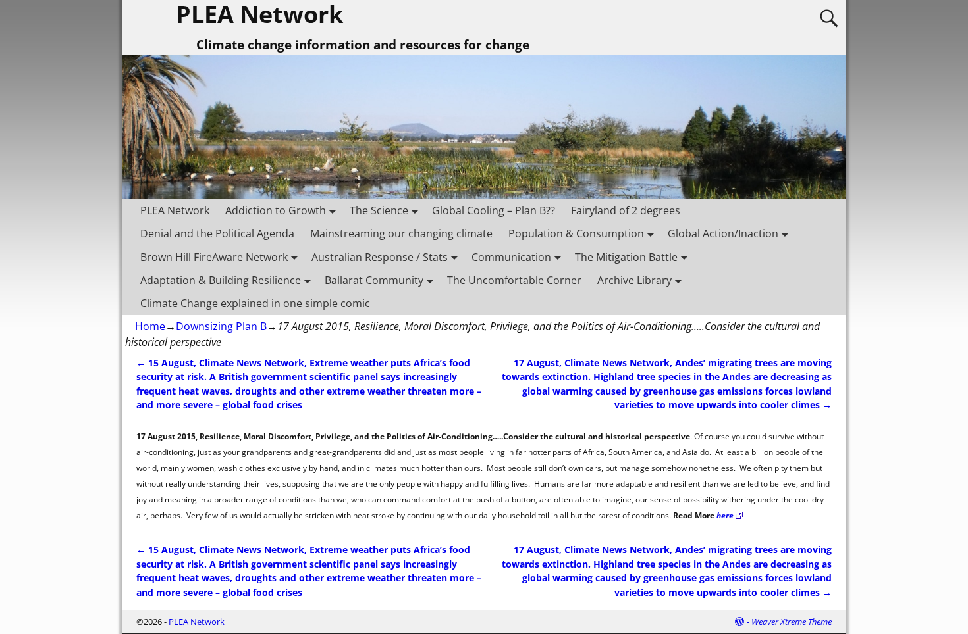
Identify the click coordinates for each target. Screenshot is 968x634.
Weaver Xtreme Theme (791, 621)
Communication (511, 257)
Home (150, 326)
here (725, 515)
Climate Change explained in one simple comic (255, 303)
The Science (379, 210)
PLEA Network (174, 210)
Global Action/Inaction (723, 233)
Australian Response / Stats (379, 257)
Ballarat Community (374, 280)
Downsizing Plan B (221, 326)
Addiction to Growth (275, 210)
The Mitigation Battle (626, 257)
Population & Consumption (576, 233)
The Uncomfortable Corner (514, 280)
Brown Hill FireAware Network (214, 257)
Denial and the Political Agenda (217, 233)
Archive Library (634, 280)
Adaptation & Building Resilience (220, 280)
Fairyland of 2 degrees (625, 210)
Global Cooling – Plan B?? (493, 210)
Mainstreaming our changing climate (401, 233)
